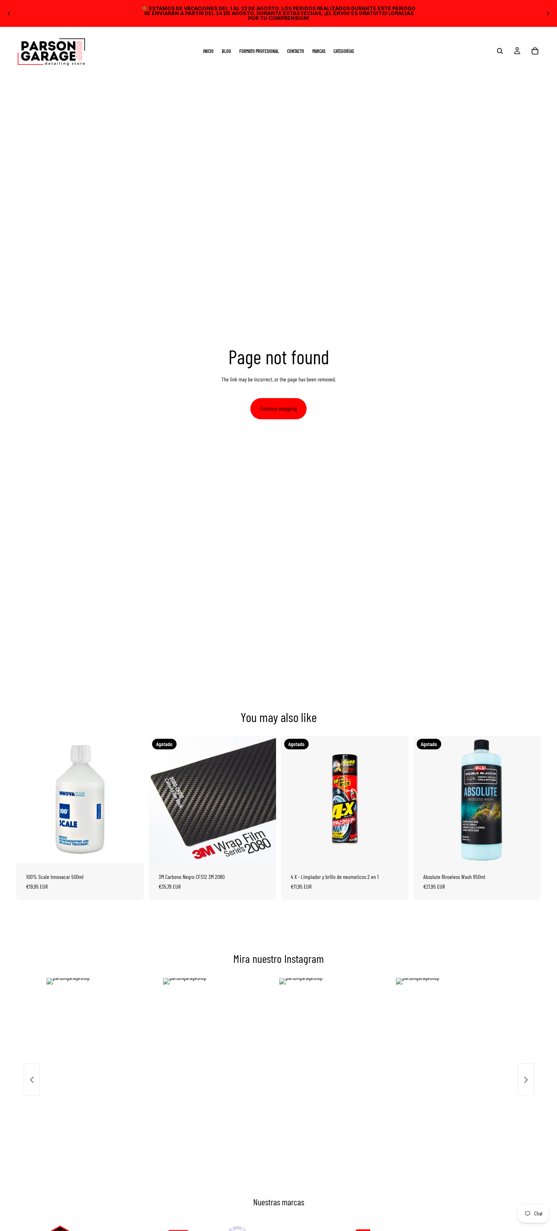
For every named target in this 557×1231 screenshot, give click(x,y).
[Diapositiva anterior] (9, 13)
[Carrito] (535, 51)
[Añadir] (131, 850)
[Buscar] (500, 51)
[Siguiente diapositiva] (548, 13)
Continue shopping (278, 408)
